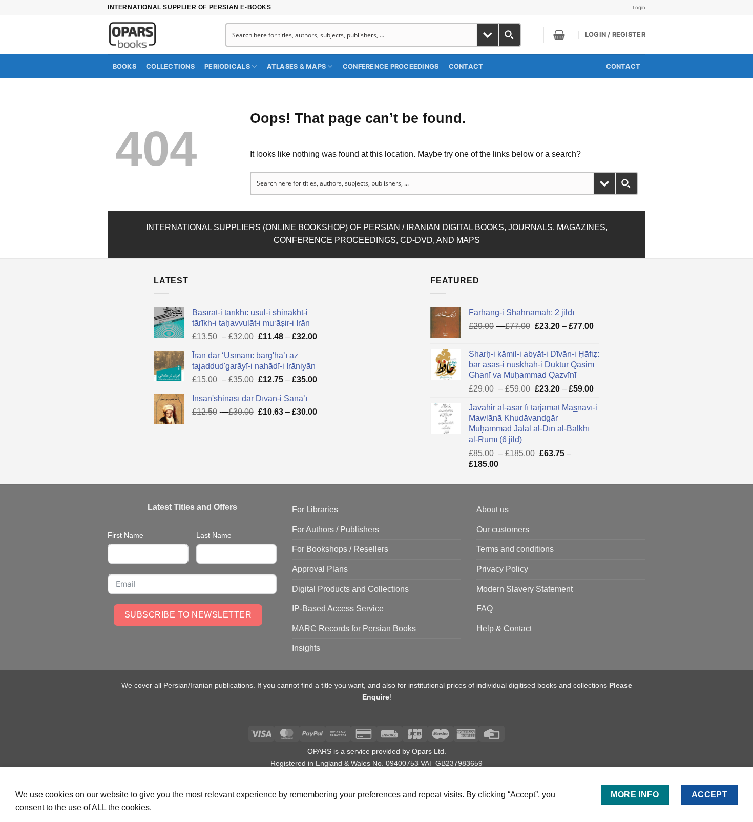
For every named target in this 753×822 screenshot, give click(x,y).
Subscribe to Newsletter (188, 614)
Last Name (214, 535)
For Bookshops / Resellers (340, 549)
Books (124, 66)
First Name (125, 535)
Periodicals (227, 66)
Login (639, 7)
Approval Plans (320, 569)
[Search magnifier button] (509, 35)
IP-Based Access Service (338, 608)
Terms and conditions (515, 549)
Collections (170, 66)
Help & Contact (504, 628)
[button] (559, 35)
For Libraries (315, 509)
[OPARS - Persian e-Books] (155, 34)
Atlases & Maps (296, 66)
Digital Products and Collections (350, 589)
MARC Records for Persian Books (354, 628)
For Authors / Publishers (335, 529)
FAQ (484, 608)
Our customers (502, 529)
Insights (306, 648)
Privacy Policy (502, 569)
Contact (466, 66)
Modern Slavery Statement (524, 589)
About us (492, 509)
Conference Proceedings (391, 66)
